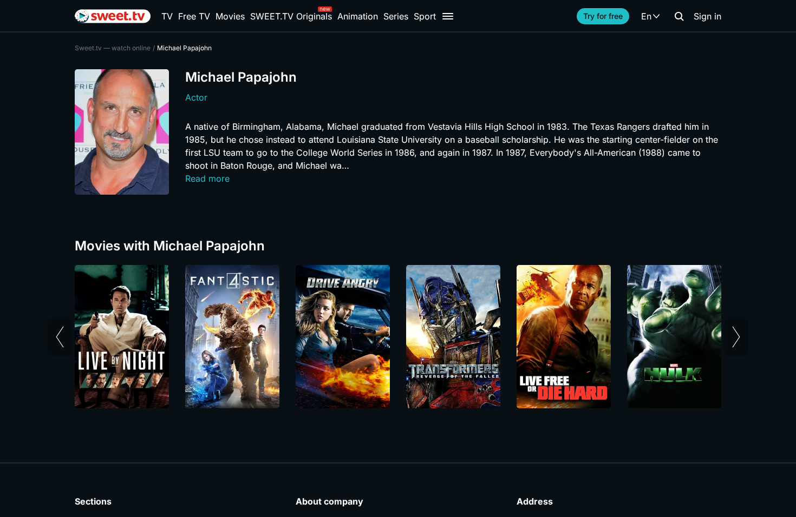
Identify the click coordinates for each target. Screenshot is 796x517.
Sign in (707, 16)
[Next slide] (736, 337)
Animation (357, 16)
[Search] (679, 16)
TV (167, 16)
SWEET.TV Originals (291, 16)
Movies (230, 16)
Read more (207, 178)
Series (395, 16)
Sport (425, 16)
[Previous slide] (60, 337)
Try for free (603, 16)
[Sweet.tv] (113, 16)
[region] (398, 336)
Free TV (194, 16)
